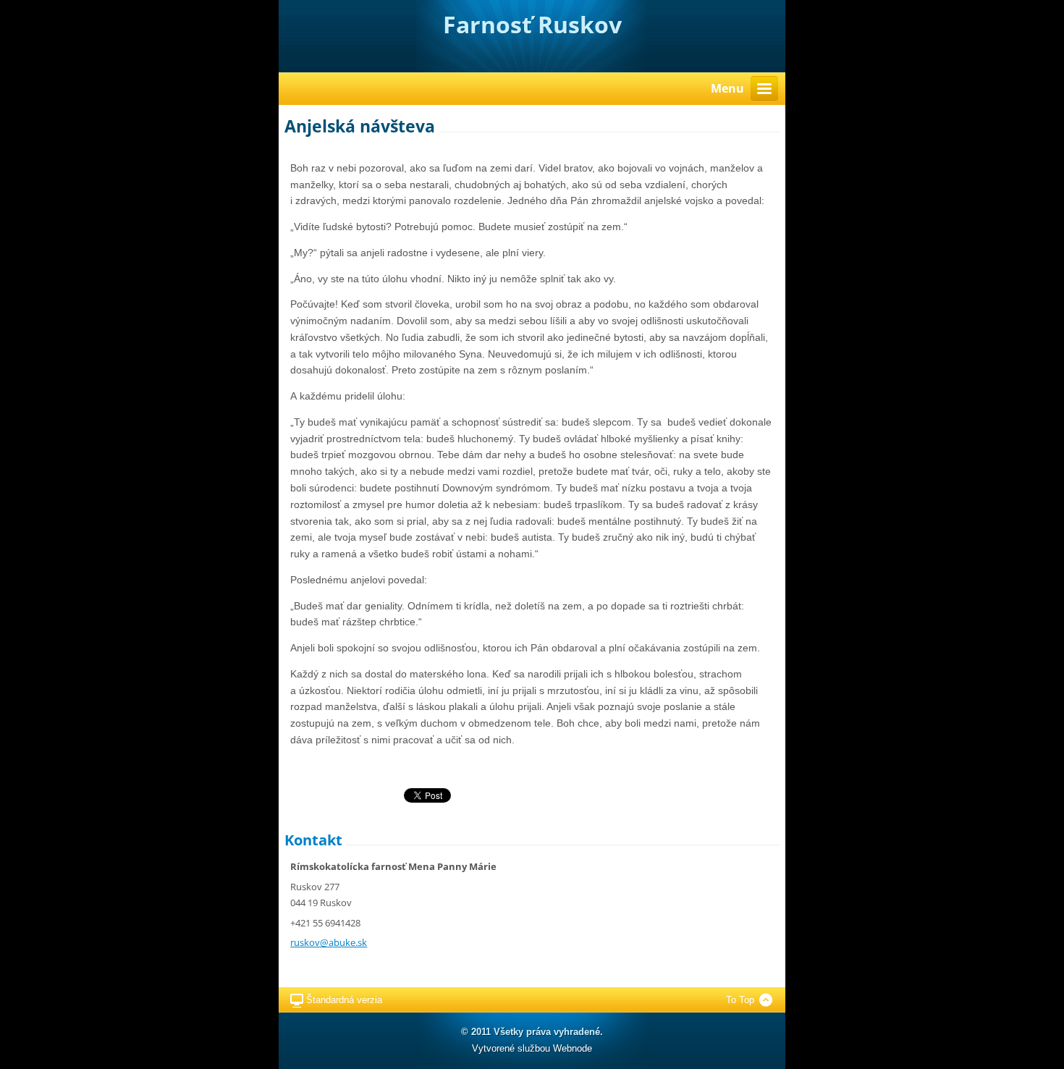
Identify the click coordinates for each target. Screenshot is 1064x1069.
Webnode (572, 1048)
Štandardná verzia (344, 999)
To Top (740, 999)
